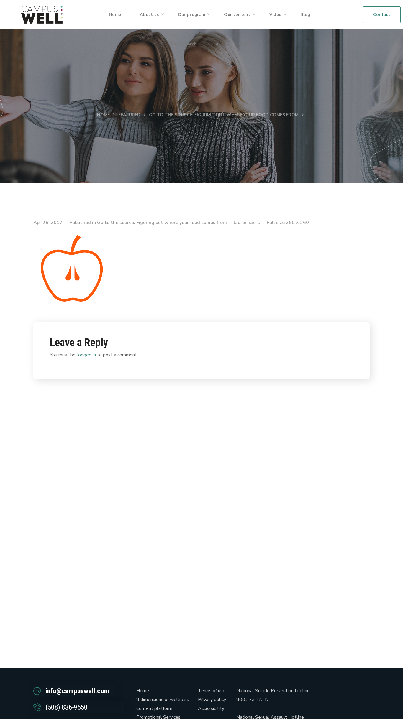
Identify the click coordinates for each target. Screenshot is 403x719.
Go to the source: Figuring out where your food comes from (224, 115)
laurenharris (247, 222)
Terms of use (211, 690)
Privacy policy (212, 699)
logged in (86, 355)
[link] (42, 14)
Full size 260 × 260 (288, 222)
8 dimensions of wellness (162, 699)
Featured (129, 115)
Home (103, 115)
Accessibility (211, 708)
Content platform (154, 708)
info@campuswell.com (77, 691)
